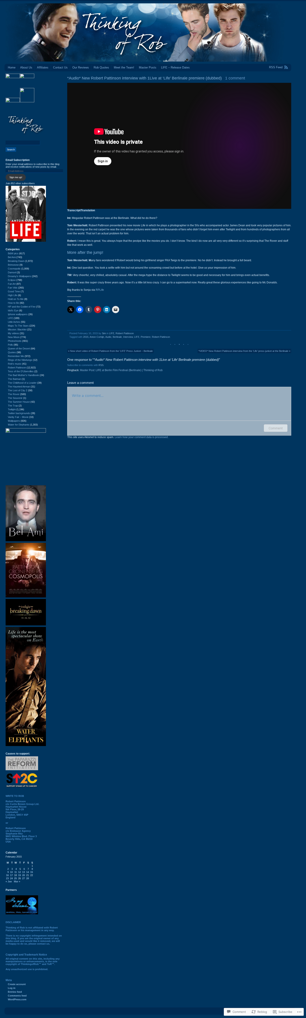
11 (15, 872)
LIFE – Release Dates (175, 67)
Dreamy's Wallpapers (19, 276)
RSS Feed (275, 67)
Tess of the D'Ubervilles (21, 371)
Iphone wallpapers (18, 314)
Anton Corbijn (97, 337)
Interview (128, 337)
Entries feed (15, 991)
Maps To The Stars (18, 325)
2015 (85, 337)
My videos (13, 333)
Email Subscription (18, 160)
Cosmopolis (14, 268)
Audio (108, 337)
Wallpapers (14, 420)
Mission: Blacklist (17, 329)
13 (23, 872)
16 (7, 875)
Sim (104, 333)
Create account (17, 984)
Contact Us (60, 67)
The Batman (14, 379)
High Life (12, 295)
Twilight (12, 409)
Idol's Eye (13, 310)
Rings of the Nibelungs (20, 360)
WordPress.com (17, 999)
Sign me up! (15, 177)
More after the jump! (85, 252)
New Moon (13, 337)
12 (19, 872)
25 (15, 878)
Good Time (14, 291)
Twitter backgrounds (19, 413)
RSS (101, 365)
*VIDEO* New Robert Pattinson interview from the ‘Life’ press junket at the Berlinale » (244, 351)
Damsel (12, 272)
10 (11, 872)
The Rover (13, 394)
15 (31, 872)
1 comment (235, 78)
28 (27, 878)
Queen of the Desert (19, 348)
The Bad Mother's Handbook (23, 375)
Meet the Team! (124, 67)
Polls (10, 344)
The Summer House (19, 401)
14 (27, 872)
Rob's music (14, 363)
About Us (26, 67)
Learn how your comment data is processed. (141, 437)
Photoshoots (15, 341)
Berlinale (117, 337)
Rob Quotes (101, 67)
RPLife (100, 289)
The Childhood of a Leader (22, 382)
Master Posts (147, 67)
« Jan (9, 881)
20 (23, 875)
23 (7, 878)
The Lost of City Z (17, 390)
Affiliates (42, 67)
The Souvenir (15, 398)
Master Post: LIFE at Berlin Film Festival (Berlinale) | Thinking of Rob (121, 370)
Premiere (146, 337)
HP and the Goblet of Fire (21, 306)
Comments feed (17, 995)
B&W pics (13, 253)
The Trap (13, 405)
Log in (11, 988)
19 (19, 875)
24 (11, 878)
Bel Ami (12, 257)
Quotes (12, 352)
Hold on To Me (16, 299)
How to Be (13, 303)
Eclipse (12, 280)
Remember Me (16, 356)
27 (23, 878)
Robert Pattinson (125, 333)
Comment (276, 428)
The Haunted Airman (19, 386)
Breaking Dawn (16, 261)
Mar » (17, 881)
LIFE (111, 333)
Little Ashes (14, 322)
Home (11, 67)
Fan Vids (12, 287)
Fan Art (12, 283)
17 (11, 875)
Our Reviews (80, 67)
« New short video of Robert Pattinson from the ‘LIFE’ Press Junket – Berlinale (110, 351)
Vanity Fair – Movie (18, 417)
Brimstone (13, 264)
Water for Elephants (18, 424)
